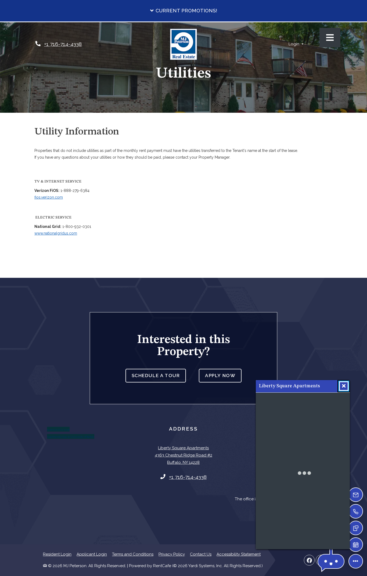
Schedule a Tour (156, 375)
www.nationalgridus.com (55, 233)
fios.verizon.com (48, 197)
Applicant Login (92, 554)
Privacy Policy (172, 554)
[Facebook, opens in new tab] (309, 560)
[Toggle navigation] (329, 37)
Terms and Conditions (132, 554)
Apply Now (223, 375)
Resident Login (57, 554)
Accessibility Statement (239, 554)
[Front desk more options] (355, 561)
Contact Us (200, 554)
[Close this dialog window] (344, 386)
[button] (183, 10)
